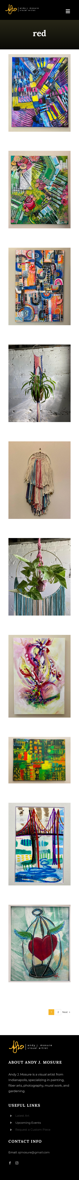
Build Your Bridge (39, 844)
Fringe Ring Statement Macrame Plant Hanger (39, 576)
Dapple (39, 760)
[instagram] (16, 1162)
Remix (39, 92)
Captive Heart (39, 943)
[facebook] (10, 1162)
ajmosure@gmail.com (34, 1152)
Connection (39, 286)
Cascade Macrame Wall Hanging (39, 480)
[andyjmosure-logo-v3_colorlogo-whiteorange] (22, 5)
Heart (39, 676)
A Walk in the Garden (39, 189)
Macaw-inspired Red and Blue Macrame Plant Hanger (39, 383)
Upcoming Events (28, 1122)
